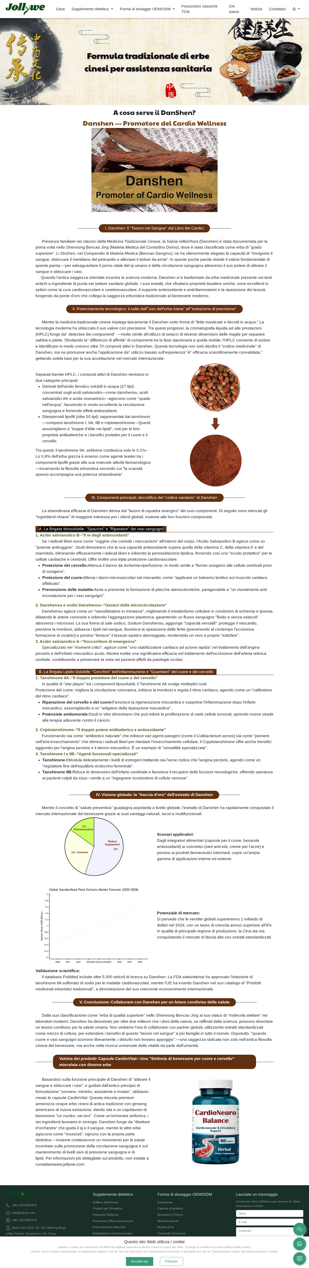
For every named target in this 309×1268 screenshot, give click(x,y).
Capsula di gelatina (170, 1208)
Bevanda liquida (168, 1221)
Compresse (165, 1202)
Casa (60, 9)
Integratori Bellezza (105, 1214)
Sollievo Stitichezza (105, 1202)
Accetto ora (139, 1261)
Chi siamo (234, 9)
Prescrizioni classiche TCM (199, 9)
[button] (296, 9)
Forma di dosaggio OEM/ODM (146, 9)
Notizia (256, 9)
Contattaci (277, 9)
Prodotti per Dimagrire (107, 1208)
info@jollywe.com (23, 1212)
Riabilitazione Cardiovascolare (113, 1233)
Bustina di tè (165, 1227)
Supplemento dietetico (90, 9)
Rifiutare (171, 1261)
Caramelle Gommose (171, 1233)
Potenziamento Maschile (109, 1227)
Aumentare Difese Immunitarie (113, 1221)
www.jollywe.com (69, 1164)
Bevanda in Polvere (170, 1214)
